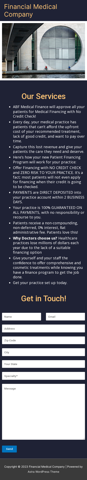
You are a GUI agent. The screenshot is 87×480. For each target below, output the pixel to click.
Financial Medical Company (30, 10)
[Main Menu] (79, 11)
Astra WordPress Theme (43, 471)
